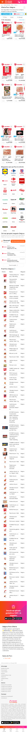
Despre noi (3, 676)
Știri (2, 680)
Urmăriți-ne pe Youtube (6, 689)
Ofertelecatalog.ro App (6, 675)
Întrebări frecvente (5, 668)
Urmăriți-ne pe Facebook (6, 686)
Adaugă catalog (4, 678)
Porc (12, 5)
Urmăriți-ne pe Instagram (6, 688)
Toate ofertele (7, 5)
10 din (6, 19)
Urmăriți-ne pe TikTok (6, 691)
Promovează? (4, 670)
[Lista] (21, 2)
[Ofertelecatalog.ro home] (9, 1)
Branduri (3, 673)
